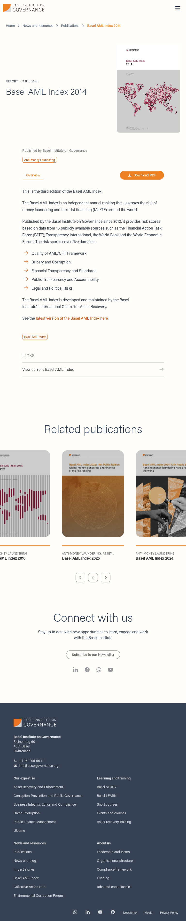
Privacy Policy (169, 912)
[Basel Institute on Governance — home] (46, 8)
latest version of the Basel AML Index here (72, 318)
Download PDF (144, 175)
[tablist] (33, 175)
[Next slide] (105, 577)
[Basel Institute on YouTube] (110, 670)
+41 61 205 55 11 (31, 760)
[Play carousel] (80, 577)
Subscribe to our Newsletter (93, 654)
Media (148, 912)
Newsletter (130, 912)
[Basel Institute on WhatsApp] (99, 670)
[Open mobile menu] (177, 8)
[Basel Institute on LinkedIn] (75, 670)
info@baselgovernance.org (39, 765)
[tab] (33, 175)
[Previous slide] (93, 577)
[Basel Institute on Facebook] (87, 670)
